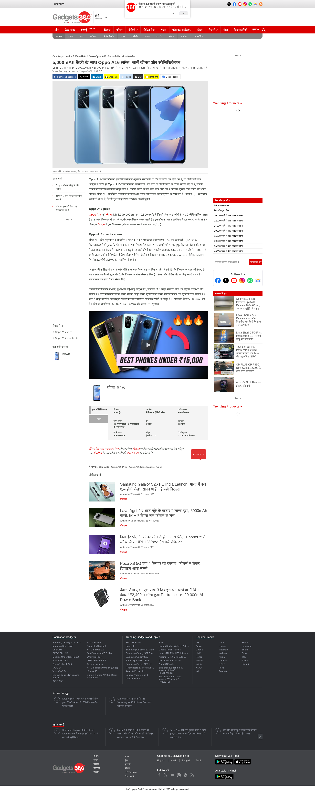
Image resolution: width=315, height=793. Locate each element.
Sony (244, 653)
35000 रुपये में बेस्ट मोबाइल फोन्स (228, 246)
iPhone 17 (92, 671)
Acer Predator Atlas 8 (170, 660)
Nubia (222, 657)
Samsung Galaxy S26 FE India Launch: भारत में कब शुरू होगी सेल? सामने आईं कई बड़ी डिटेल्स (80, 734)
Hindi (173, 760)
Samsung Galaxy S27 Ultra (140, 649)
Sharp (245, 649)
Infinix (199, 664)
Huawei (199, 660)
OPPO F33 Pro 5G (96, 660)
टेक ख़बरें (70, 29)
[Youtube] (234, 280)
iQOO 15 (57, 667)
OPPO (222, 664)
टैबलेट (71, 36)
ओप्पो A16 (115, 388)
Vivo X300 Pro (59, 671)
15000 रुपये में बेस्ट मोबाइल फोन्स (228, 225)
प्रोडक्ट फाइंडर (180, 29)
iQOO (199, 667)
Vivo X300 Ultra (60, 660)
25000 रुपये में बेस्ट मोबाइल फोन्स (228, 236)
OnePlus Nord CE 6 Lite (99, 653)
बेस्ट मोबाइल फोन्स (221, 210)
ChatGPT (57, 649)
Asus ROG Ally (166, 664)
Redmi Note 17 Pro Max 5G (140, 667)
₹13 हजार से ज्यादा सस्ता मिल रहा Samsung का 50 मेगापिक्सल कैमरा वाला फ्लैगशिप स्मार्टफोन (134, 702)
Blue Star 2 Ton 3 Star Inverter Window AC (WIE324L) (170, 679)
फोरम (200, 29)
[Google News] (258, 280)
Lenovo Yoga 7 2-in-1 (137, 675)
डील (225, 29)
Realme (223, 671)
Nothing (223, 653)
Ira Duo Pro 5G (134, 678)
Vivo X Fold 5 (94, 642)
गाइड (163, 29)
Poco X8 (130, 646)
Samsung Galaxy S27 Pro (139, 653)
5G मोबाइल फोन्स (221, 205)
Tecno (245, 660)
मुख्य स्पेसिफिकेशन (99, 409)
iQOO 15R (57, 681)
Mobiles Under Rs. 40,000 (66, 657)
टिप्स (123, 36)
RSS (96, 756)
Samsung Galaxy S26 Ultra (66, 642)
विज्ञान (147, 36)
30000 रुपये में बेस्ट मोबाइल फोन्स (228, 241)
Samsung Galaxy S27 (137, 657)
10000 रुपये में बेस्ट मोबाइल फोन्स (228, 215)
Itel (197, 671)
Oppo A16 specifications (68, 338)
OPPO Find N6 (60, 653)
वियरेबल (184, 36)
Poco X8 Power (134, 642)
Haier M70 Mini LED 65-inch (173, 653)
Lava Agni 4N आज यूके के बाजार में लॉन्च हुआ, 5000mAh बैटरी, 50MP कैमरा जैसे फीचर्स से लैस (80, 702)
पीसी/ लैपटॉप (109, 36)
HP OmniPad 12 (95, 649)
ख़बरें (68, 56)
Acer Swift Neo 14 (135, 671)
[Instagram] (242, 280)
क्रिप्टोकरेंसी (240, 29)
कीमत (109, 214)
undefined (58, 4)
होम (57, 29)
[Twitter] (226, 280)
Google (199, 649)
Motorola (223, 649)
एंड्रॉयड (98, 453)
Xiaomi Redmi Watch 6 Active (174, 646)
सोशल (171, 36)
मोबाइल (59, 36)
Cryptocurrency (95, 664)
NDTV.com (131, 772)
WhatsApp (185, 774)
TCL (244, 657)
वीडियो (132, 29)
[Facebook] (218, 280)
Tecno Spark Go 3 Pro (137, 660)
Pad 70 (162, 642)
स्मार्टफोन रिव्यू (111, 449)
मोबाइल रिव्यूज (221, 293)
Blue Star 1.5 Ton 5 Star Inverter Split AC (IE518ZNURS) (171, 670)
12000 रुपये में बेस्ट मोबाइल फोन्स (228, 220)
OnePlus (223, 660)
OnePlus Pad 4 (95, 657)
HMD (198, 653)
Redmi (245, 642)
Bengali (186, 760)
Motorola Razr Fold (62, 646)
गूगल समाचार (132, 453)
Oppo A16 (95, 214)
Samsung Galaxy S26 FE (139, 664)
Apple (199, 646)
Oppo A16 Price (119, 467)
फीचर (119, 29)
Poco (221, 667)
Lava (221, 642)
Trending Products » (227, 103)
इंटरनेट (159, 36)
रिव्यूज (107, 29)
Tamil (198, 760)
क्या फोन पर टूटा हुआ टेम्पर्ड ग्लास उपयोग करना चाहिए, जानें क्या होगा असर (239, 732)
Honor (199, 657)
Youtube (172, 774)
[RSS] (260, 4)
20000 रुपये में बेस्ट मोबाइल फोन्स (228, 231)
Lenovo (222, 646)
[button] (260, 736)
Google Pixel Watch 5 (170, 649)
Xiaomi (245, 664)
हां (183, 13)
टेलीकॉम (134, 36)
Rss (192, 774)
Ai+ (197, 642)
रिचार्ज (212, 29)
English (161, 760)
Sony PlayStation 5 (96, 646)
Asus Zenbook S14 (62, 664)
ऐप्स (81, 36)
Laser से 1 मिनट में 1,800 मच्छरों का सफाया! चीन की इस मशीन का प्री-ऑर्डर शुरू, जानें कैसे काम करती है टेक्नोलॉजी (135, 734)
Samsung (247, 646)
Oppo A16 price (63, 332)
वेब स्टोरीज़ (198, 36)
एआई (88, 30)
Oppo (101, 224)
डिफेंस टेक (149, 29)
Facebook (159, 774)
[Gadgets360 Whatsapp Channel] (250, 280)
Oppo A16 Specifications (142, 467)
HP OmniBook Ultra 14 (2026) (102, 667)
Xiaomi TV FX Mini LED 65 (172, 657)
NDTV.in (129, 775)
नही (173, 13)
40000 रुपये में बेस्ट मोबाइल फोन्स (228, 251)
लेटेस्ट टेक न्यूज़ (96, 449)
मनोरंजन (93, 36)
